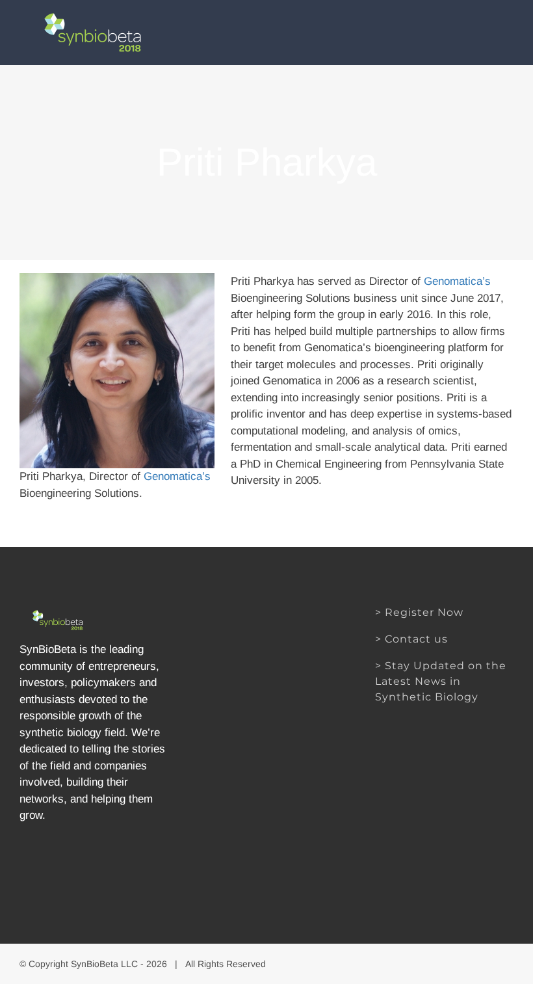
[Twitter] (95, 865)
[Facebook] (72, 865)
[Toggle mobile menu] (508, 27)
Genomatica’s (177, 476)
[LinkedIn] (118, 865)
